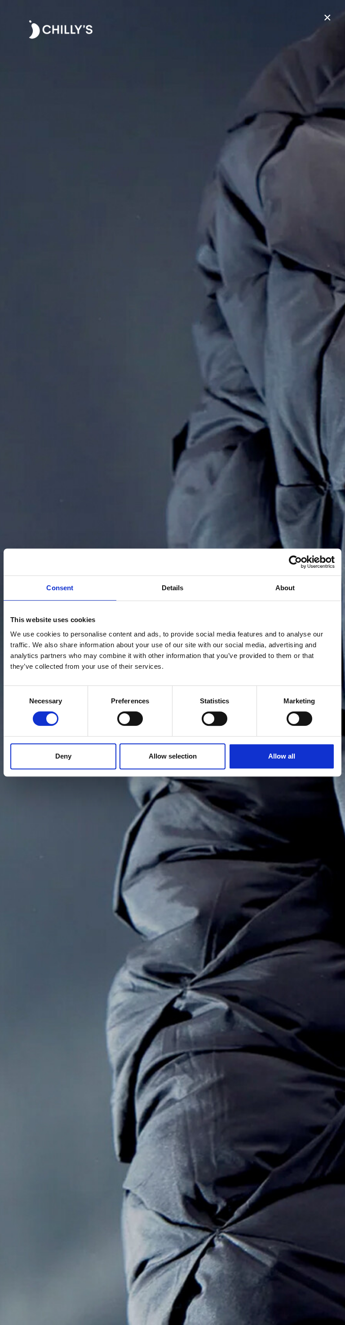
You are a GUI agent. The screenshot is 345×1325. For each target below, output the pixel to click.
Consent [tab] (59, 588)
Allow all (281, 756)
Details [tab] (173, 588)
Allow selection (173, 756)
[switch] (130, 718)
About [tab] (285, 588)
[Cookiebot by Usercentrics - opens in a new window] (295, 562)
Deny (63, 756)
